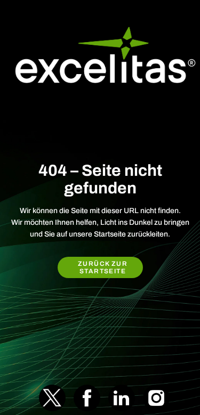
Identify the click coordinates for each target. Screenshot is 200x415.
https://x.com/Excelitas (52, 398)
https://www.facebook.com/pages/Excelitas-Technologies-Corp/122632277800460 (87, 398)
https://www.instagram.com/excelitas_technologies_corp (156, 398)
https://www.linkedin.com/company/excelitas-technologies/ (121, 398)
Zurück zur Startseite (102, 267)
